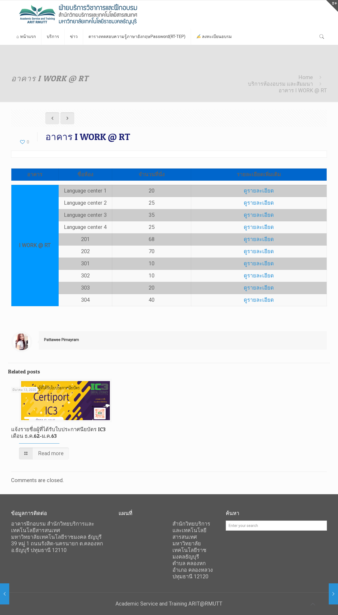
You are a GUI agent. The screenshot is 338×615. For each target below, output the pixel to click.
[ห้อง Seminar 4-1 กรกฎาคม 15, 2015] (4, 593)
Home (305, 77)
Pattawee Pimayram (61, 339)
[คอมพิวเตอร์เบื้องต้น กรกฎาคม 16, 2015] (333, 593)
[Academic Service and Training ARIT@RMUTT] (91, 14)
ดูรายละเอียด (259, 191)
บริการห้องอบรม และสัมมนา (280, 84)
